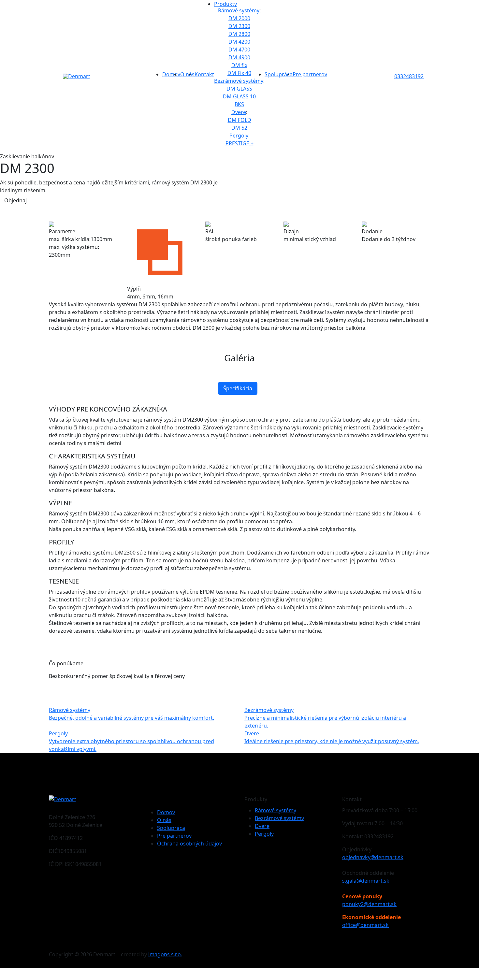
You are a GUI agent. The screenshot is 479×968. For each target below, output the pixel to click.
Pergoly (238, 135)
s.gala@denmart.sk (365, 880)
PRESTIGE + (239, 143)
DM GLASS (239, 88)
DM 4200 (239, 41)
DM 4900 (239, 57)
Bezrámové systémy (238, 80)
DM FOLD (239, 119)
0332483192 (409, 76)
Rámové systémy (238, 10)
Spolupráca (279, 74)
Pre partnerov (310, 74)
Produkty (225, 4)
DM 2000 (239, 18)
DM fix (239, 65)
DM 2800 (239, 33)
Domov (171, 74)
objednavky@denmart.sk (372, 857)
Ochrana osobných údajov (189, 843)
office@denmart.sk (365, 925)
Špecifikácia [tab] (237, 388)
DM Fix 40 (239, 73)
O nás (187, 74)
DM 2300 (239, 26)
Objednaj (15, 200)
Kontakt (204, 74)
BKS (239, 104)
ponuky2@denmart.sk (369, 904)
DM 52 (239, 127)
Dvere (238, 112)
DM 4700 (239, 49)
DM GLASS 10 (239, 96)
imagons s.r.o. (165, 954)
